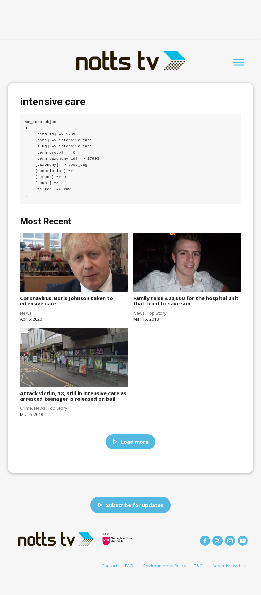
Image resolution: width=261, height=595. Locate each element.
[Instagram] (230, 541)
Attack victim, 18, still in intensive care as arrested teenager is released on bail (73, 396)
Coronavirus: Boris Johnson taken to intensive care (66, 301)
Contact (109, 566)
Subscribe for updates (134, 505)
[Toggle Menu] (238, 62)
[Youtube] (243, 541)
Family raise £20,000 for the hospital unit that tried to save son (186, 301)
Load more (135, 441)
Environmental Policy (164, 566)
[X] (217, 541)
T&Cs (199, 566)
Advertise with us (230, 566)
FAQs (130, 566)
